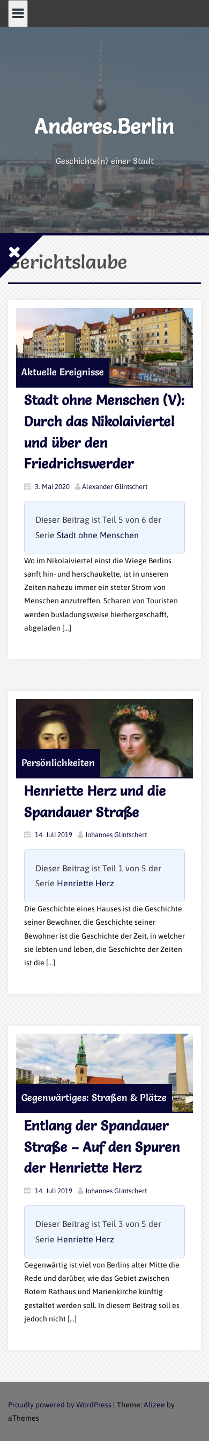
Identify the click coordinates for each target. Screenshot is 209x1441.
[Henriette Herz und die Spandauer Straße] (104, 738)
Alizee (154, 1404)
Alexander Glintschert (114, 487)
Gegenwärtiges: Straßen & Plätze (94, 1097)
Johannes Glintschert (116, 835)
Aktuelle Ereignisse (62, 372)
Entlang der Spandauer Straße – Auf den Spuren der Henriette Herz (102, 1146)
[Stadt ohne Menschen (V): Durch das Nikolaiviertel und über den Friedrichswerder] (104, 347)
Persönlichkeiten (58, 763)
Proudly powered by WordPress (59, 1404)
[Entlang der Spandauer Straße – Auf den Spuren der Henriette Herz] (104, 1073)
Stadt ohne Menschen (98, 535)
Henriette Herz (85, 883)
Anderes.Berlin (104, 126)
